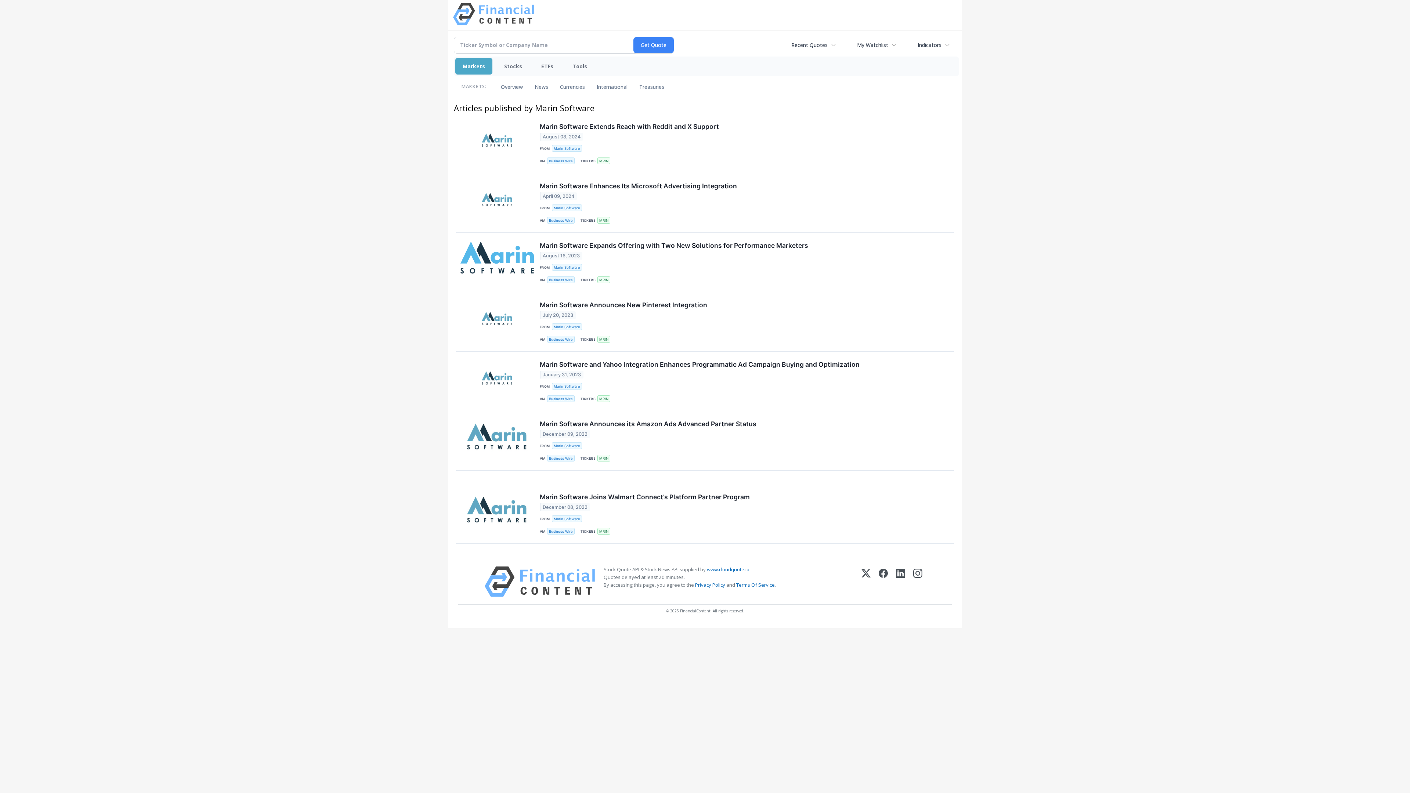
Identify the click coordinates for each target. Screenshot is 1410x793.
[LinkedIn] (900, 582)
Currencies (572, 86)
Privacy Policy (710, 585)
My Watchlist (872, 44)
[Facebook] (883, 582)
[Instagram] (917, 582)
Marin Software (567, 148)
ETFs (547, 66)
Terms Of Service (755, 585)
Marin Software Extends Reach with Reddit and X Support (629, 126)
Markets (474, 66)
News (541, 86)
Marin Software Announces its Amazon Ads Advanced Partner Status (648, 424)
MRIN (603, 161)
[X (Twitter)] (866, 582)
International (612, 86)
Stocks (513, 66)
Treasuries (651, 86)
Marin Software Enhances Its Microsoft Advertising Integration (638, 186)
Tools (579, 66)
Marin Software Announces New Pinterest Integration (623, 305)
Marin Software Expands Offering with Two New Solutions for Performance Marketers (674, 245)
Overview (512, 86)
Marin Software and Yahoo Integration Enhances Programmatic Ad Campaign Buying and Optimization (700, 364)
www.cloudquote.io (728, 569)
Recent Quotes (809, 44)
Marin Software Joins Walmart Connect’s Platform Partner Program (645, 497)
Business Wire (561, 161)
